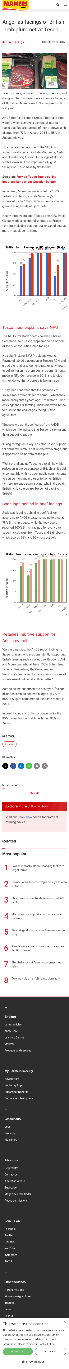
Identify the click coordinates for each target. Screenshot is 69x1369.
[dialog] (34, 1343)
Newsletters (12, 1078)
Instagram (11, 1254)
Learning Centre (14, 1037)
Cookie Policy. (46, 1344)
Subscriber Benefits (16, 1091)
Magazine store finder (18, 1194)
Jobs (8, 1126)
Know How (25, 817)
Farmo (8, 1309)
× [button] (64, 1321)
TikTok (9, 1261)
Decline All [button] (50, 1351)
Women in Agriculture (18, 1296)
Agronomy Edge (14, 1289)
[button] (34, 1362)
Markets (10, 1044)
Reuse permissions (16, 1200)
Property (10, 1133)
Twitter (9, 1235)
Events (9, 1315)
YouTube (10, 1248)
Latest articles (13, 1024)
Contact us (11, 1174)
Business (9, 744)
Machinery (11, 1139)
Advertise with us (15, 1181)
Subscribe (11, 1187)
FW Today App (13, 1085)
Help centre (11, 1168)
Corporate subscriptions (19, 1098)
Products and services (18, 1050)
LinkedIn (10, 1241)
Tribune (9, 1302)
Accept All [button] (18, 1351)
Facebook (10, 1228)
